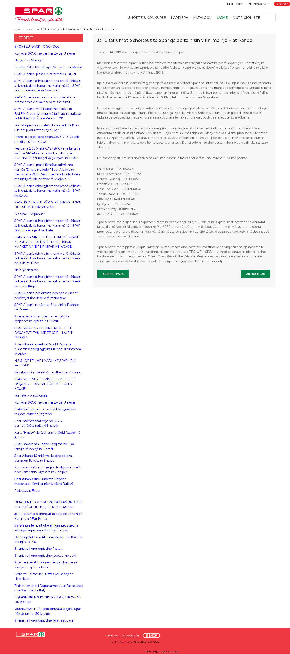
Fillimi (17, 29)
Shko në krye (278, 649)
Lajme (222, 17)
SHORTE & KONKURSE (147, 17)
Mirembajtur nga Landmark (162, 651)
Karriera (179, 17)
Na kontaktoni (258, 4)
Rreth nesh (235, 4)
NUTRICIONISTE (246, 17)
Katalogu (202, 17)
